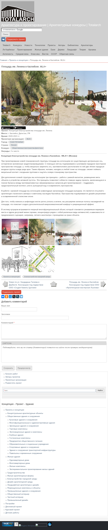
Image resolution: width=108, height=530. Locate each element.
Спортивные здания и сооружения (24, 447)
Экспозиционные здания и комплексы (25, 432)
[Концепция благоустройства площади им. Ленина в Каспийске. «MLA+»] (15, 244)
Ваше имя (5, 306)
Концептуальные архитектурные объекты (25, 413)
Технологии (40, 45)
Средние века (22, 54)
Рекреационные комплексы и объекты (23, 488)
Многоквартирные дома (19, 463)
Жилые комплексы (17, 466)
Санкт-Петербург (16, 142)
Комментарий (7, 323)
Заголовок (5, 314)
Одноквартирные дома (19, 460)
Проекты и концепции (18, 60)
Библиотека (73, 45)
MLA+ (29, 139)
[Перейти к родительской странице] (53, 284)
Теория (82, 49)
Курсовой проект (12, 510)
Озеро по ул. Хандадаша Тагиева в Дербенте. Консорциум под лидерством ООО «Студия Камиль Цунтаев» (26, 285)
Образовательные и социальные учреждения (29, 444)
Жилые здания (41, 49)
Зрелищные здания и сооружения (24, 426)
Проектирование (24, 49)
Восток (45, 54)
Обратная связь (66, 54)
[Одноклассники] (6, 296)
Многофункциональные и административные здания (32, 423)
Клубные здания (16, 435)
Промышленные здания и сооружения (24, 491)
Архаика (92, 49)
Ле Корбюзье (8, 49)
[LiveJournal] (17, 296)
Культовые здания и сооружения (23, 420)
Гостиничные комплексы (19, 438)
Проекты (52, 45)
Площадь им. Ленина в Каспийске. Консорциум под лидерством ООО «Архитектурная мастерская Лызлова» (82, 285)
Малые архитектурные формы (20, 476)
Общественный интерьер (18, 494)
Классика (35, 54)
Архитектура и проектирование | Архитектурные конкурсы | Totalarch (51, 25)
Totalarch (6, 45)
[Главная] (17, 11)
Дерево (61, 49)
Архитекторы (87, 45)
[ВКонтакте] (2, 296)
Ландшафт (72, 49)
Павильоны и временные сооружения (25, 453)
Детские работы (12, 513)
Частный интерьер (15, 497)
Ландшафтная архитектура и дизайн (23, 485)
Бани (53, 49)
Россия (13, 145)
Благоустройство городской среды (37, 277)
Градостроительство (16, 473)
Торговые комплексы (18, 429)
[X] (14, 296)
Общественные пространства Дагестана (27, 148)
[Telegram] (21, 296)
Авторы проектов (12, 377)
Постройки (9, 503)
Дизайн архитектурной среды (20, 482)
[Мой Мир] (10, 296)
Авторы (61, 45)
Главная (3, 60)
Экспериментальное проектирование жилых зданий (31, 469)
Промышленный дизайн (17, 500)
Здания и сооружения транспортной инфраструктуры (32, 450)
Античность (8, 54)
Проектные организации (15, 380)
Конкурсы (17, 45)
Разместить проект (13, 383)
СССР (54, 54)
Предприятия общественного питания (25, 441)
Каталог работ (11, 374)
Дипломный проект (13, 507)
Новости (28, 45)
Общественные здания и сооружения (23, 416)
